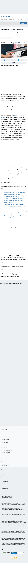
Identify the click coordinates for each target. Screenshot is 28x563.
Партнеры (3, 490)
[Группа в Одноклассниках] (4, 465)
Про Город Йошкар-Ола (5, 431)
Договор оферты (4, 481)
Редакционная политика (5, 476)
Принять (23, 23)
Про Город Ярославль (5, 439)
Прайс (2, 486)
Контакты (3, 474)
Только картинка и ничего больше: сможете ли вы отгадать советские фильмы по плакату (13, 200)
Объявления (3, 479)
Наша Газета (3, 434)
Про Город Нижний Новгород (6, 450)
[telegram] (16, 227)
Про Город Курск (4, 442)
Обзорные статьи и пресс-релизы (7, 483)
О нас (2, 471)
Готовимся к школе (12, 19)
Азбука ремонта (4, 19)
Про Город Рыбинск (5, 444)
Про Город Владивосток (5, 454)
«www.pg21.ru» (10, 495)
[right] (26, 19)
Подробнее (24, 525)
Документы (20, 19)
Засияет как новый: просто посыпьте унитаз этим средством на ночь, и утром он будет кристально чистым (15, 206)
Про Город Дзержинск (5, 452)
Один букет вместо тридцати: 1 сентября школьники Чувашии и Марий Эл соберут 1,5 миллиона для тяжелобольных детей (12, 275)
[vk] (12, 227)
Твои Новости (4, 429)
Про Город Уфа (4, 447)
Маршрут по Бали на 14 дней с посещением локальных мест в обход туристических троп (12, 267)
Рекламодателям (4, 488)
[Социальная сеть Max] (14, 63)
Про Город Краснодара (5, 457)
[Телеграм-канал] (20, 60)
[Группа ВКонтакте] (7, 60)
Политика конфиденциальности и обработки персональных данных (13, 526)
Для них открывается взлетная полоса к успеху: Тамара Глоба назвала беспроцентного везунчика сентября (15, 194)
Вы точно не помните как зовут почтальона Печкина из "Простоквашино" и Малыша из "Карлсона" (15, 212)
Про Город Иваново (5, 437)
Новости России (6, 38)
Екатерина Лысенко (19, 42)
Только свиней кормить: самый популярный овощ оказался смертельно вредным (15, 217)
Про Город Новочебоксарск (6, 427)
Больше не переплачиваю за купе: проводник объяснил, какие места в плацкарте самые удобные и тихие (13, 260)
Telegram (3, 469)
